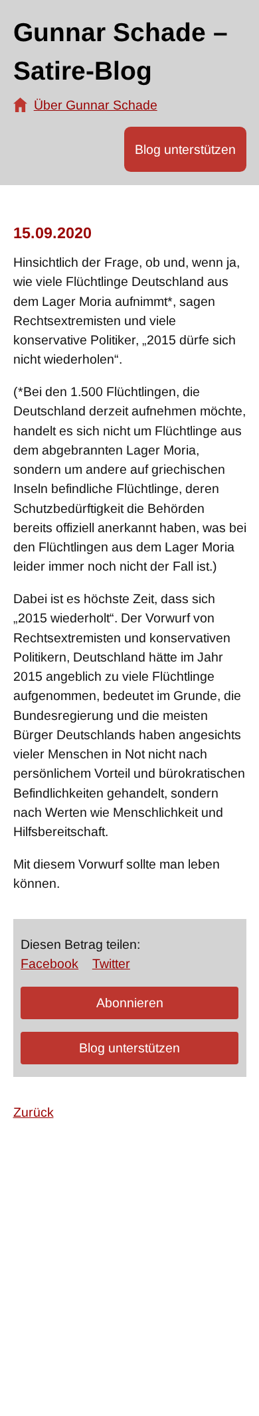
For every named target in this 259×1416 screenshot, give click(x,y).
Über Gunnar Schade (95, 105)
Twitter (111, 963)
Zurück (33, 1112)
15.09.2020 (52, 233)
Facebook (49, 963)
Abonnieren (129, 1002)
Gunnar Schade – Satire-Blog (120, 52)
